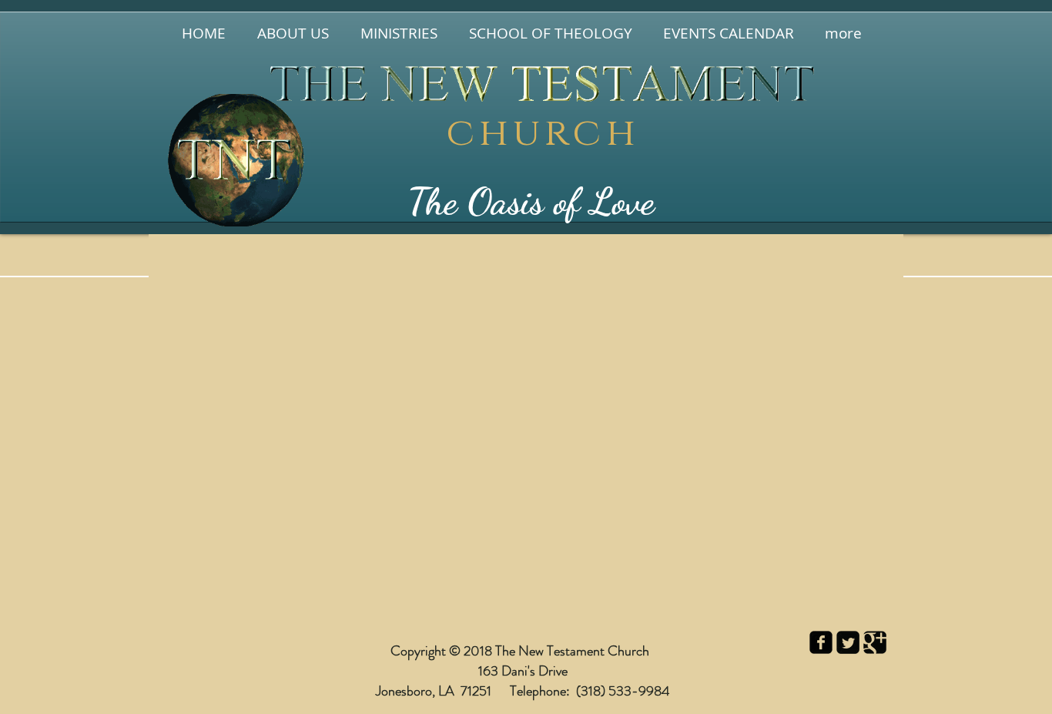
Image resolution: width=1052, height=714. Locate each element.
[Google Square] (874, 642)
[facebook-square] (821, 642)
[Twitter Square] (847, 642)
